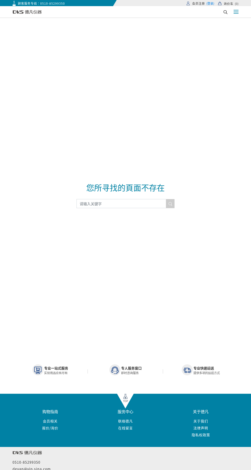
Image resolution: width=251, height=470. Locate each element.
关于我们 (200, 421)
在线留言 (125, 427)
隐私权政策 (201, 434)
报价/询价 (50, 427)
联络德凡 (125, 421)
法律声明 (200, 427)
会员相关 (50, 421)
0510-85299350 (52, 3)
